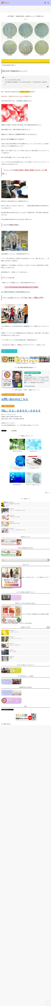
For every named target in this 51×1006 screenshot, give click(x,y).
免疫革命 (11, 658)
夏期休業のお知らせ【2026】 (14, 503)
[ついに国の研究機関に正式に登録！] (33, 465)
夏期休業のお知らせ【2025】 (14, 523)
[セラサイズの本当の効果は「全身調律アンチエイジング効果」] (17, 465)
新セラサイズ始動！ (13, 651)
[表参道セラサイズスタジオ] (5, 2)
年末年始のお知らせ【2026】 (14, 516)
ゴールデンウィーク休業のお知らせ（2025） (17, 529)
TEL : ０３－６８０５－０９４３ (21, 410)
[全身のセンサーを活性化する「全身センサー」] (33, 482)
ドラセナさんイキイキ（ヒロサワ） (15, 638)
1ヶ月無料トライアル (43, 577)
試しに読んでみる (31, 386)
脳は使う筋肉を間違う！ (17, 484)
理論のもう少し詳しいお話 (9, 350)
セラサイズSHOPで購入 (26, 623)
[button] (25, 61)
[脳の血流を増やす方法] (33, 448)
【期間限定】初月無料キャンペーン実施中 (25, 363)
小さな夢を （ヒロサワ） (14, 631)
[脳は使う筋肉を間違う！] (17, 481)
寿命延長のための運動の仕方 (17, 451)
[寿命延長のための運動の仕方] (17, 449)
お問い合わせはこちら (14, 399)
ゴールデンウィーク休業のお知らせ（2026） (17, 510)
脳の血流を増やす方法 (33, 451)
